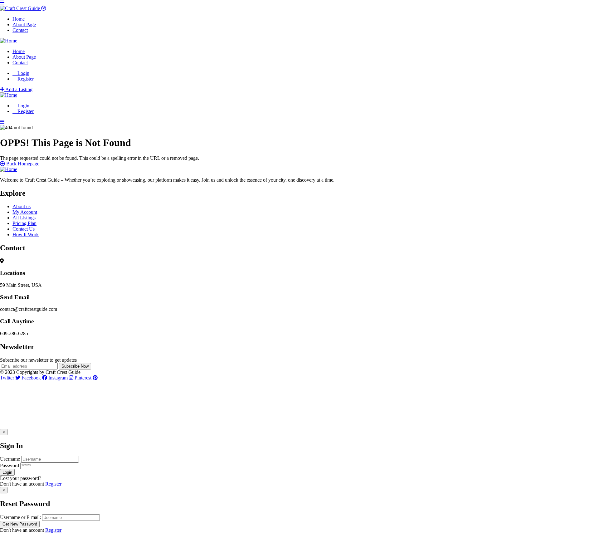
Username (10, 459)
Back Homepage (22, 163)
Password (9, 465)
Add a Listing (18, 89)
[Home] (8, 40)
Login (22, 73)
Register (53, 484)
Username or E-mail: (20, 517)
